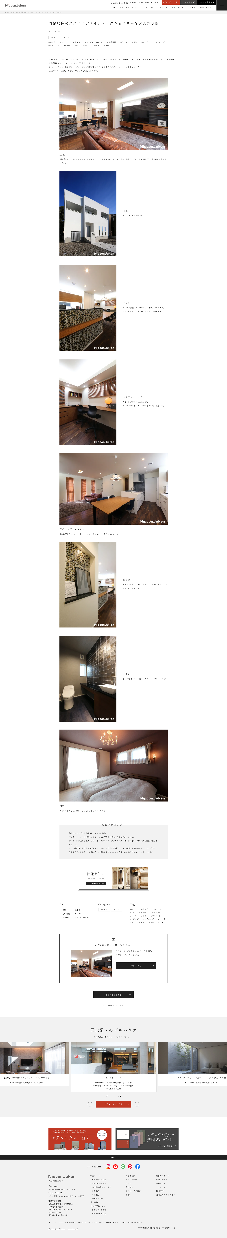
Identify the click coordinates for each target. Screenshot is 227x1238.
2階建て (54, 37)
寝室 (135, 42)
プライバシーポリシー (56, 1229)
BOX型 (68, 45)
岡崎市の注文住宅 (99, 1183)
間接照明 (112, 42)
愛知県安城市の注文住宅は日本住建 (155, 1228)
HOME (8, 12)
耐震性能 (95, 1191)
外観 (107, 45)
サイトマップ (73, 1229)
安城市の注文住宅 (99, 1179)
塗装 (97, 45)
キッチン (65, 42)
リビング (161, 42)
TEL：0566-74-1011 (57, 1192)
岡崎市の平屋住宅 (99, 1213)
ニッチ (52, 42)
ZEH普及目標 (97, 1198)
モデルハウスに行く (134, 1191)
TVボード (147, 42)
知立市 (67, 37)
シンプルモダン (83, 45)
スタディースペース (94, 42)
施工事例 (16, 12)
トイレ (124, 42)
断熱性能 (95, 1195)
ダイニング (54, 45)
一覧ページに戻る (116, 1005)
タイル (77, 42)
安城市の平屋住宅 (99, 1210)
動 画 (128, 1194)
